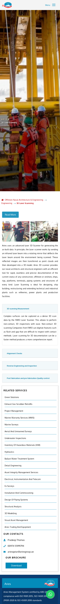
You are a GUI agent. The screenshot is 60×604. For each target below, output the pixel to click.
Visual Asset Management (16, 520)
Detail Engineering (13, 465)
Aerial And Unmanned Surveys (18, 431)
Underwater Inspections (15, 438)
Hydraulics (9, 452)
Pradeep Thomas (16, 540)
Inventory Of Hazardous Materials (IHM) (22, 445)
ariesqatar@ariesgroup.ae (21, 551)
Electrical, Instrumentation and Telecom (23, 479)
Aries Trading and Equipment (18, 527)
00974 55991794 (16, 545)
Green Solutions (12, 397)
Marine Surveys (11, 424)
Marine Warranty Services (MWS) (19, 418)
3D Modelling (11, 513)
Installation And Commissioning (19, 493)
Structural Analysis (13, 506)
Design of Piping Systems (16, 499)
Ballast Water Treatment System (19, 458)
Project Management (14, 411)
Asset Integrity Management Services (21, 472)
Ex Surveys (9, 486)
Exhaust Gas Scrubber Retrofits (18, 404)
